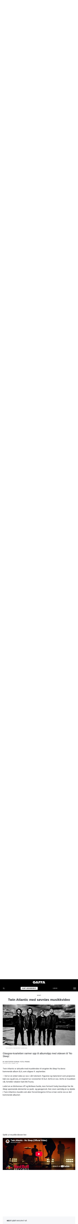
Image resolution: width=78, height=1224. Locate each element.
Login (55, 988)
